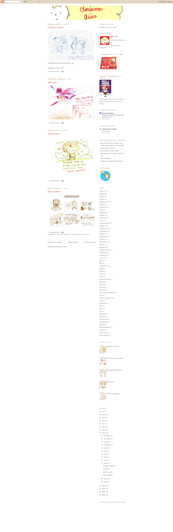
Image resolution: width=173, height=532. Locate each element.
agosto (106, 448)
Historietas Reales (108, 113)
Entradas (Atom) (61, 246)
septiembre (107, 445)
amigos (101, 191)
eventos (101, 330)
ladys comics (103, 333)
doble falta (52, 82)
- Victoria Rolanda (105, 158)
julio (105, 451)
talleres (101, 324)
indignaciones (104, 202)
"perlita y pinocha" (105, 298)
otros (101, 220)
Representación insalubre (114, 370)
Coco (101, 274)
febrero (106, 479)
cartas (101, 276)
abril (105, 460)
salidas (59, 234)
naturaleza (102, 207)
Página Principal (73, 242)
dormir (101, 282)
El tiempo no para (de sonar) (114, 358)
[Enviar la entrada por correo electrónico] (62, 71)
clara (115, 36)
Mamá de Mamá (104, 327)
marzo (106, 463)
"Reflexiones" (110, 382)
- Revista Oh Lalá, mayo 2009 (108, 151)
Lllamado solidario (56, 27)
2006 (104, 495)
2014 (104, 421)
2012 (104, 427)
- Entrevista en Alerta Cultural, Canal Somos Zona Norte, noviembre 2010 (111, 144)
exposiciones (103, 266)
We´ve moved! (106, 131)
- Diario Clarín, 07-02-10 (107, 148)
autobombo (103, 231)
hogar (101, 204)
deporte (101, 244)
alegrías (101, 215)
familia (101, 234)
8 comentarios (54, 71)
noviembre (107, 439)
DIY (100, 263)
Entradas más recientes (55, 242)
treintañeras (76, 234)
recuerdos (102, 255)
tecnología (102, 252)
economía (102, 218)
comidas (102, 239)
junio (106, 454)
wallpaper (102, 212)
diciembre (107, 436)
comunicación (104, 223)
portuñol (102, 247)
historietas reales (104, 279)
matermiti (102, 314)
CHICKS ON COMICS (109, 129)
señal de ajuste (54, 133)
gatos (101, 260)
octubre (106, 442)
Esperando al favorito (112, 346)
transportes (102, 236)
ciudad (101, 199)
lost (100, 311)
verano (101, 258)
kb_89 (101, 284)
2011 (104, 430)
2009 (104, 486)
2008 (104, 489)
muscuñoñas (103, 322)
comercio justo (104, 250)
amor (101, 210)
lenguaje (102, 290)
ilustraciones (103, 319)
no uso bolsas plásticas (106, 292)
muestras (102, 316)
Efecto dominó (54, 191)
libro (101, 306)
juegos (101, 268)
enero (106, 482)
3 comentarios (54, 180)
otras (101, 295)
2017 (104, 411)
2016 (104, 415)
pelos (101, 308)
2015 (104, 418)
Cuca (101, 300)
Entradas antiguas (90, 242)
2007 (104, 492)
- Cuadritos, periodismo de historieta (111, 161)
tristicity (86, 234)
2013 (104, 424)
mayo (106, 457)
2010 (104, 433)
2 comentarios (54, 123)
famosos (102, 287)
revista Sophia (104, 335)
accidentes (102, 228)
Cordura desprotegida (112, 393)
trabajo (66, 234)
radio (101, 271)
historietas (102, 303)
